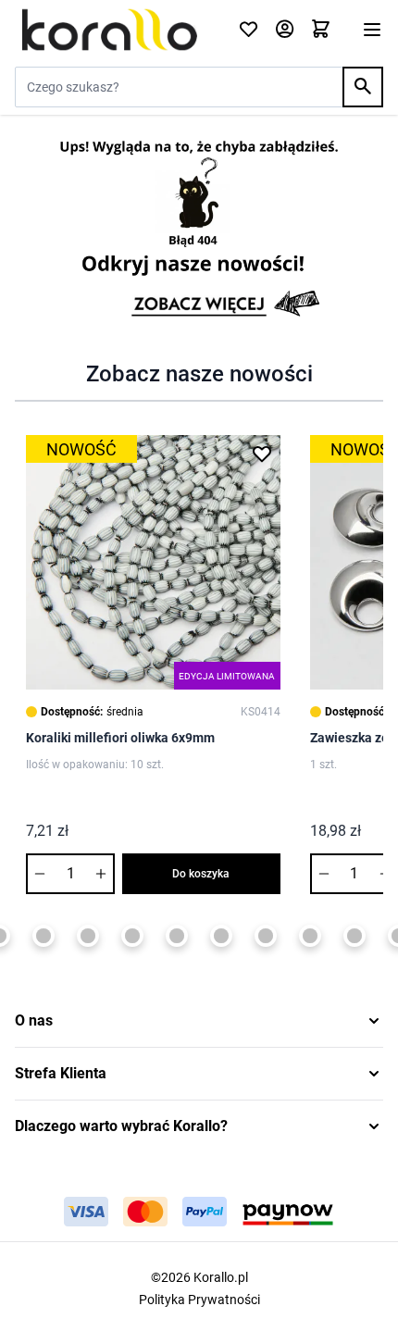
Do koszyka (201, 873)
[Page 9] (221, 935)
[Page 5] (43, 935)
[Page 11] (310, 935)
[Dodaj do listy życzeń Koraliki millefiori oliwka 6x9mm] (262, 453)
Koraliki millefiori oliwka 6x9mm (120, 737)
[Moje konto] (284, 30)
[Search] (362, 87)
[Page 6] (88, 935)
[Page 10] (265, 935)
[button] (199, 1021)
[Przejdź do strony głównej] (115, 29)
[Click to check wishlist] (248, 30)
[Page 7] (132, 935)
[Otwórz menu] (372, 30)
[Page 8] (176, 935)
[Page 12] (354, 935)
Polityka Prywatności (199, 1299)
